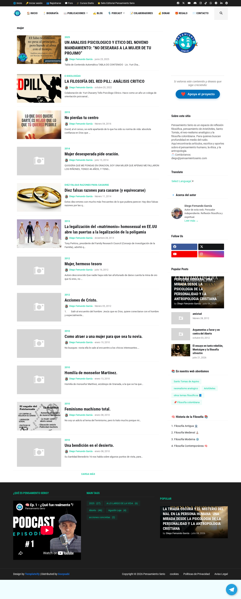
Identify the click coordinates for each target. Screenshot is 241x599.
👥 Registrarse (53, 3)
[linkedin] (221, 3)
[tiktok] (206, 3)
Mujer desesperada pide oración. (92, 154)
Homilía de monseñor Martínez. (91, 372)
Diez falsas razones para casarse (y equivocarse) (105, 190)
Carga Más (88, 474)
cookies (174, 573)
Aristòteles (209, 388)
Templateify (32, 573)
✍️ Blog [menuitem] (98, 13)
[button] (221, 13)
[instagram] (201, 3)
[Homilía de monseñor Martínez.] (39, 380)
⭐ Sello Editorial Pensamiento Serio (116, 3)
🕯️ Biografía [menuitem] (50, 13)
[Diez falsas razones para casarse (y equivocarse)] (39, 197)
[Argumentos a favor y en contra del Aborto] (180, 334)
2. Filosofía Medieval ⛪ (185, 432)
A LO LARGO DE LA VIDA (122, 503)
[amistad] (180, 318)
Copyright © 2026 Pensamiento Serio (143, 573)
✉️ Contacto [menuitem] (200, 13)
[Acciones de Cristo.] (39, 307)
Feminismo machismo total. (88, 409)
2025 (95, 503)
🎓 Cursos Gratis (85, 3)
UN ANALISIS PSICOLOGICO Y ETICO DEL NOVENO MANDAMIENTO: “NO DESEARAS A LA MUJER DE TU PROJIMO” (108, 47)
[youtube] (189, 3)
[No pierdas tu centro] (39, 124)
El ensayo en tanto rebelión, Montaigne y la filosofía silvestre (208, 349)
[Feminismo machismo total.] (39, 416)
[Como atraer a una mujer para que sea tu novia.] (39, 343)
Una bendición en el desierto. (89, 445)
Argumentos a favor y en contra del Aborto (206, 331)
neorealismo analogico (186, 388)
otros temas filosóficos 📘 (188, 395)
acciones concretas (102, 517)
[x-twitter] (183, 3)
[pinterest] (226, 3)
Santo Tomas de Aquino (186, 381)
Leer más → (191, 220)
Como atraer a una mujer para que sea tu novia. (104, 336)
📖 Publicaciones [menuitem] (74, 13)
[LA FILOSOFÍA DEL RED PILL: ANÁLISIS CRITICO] (39, 88)
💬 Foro (69, 3)
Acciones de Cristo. (81, 300)
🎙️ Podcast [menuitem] (115, 13)
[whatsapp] (211, 3)
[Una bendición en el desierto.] (39, 452)
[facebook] (178, 3)
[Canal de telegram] (216, 3)
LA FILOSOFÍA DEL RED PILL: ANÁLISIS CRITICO (104, 81)
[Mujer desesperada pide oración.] (39, 161)
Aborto (95, 510)
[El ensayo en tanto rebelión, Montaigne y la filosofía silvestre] (180, 350)
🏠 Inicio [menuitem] (32, 13)
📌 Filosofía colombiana (187, 402)
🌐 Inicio (17, 3)
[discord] (195, 3)
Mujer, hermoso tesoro (83, 263)
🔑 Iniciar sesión (34, 3)
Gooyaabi (63, 573)
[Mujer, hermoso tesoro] (39, 271)
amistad (197, 313)
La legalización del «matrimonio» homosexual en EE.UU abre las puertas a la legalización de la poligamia (111, 229)
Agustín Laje (117, 510)
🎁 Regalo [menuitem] (181, 13)
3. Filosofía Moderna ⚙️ (185, 439)
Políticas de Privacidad (196, 573)
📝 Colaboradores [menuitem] (141, 13)
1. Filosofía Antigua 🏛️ (184, 425)
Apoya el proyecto (198, 94)
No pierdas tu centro (81, 117)
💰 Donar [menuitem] (164, 13)
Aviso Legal (221, 573)
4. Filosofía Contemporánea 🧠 (189, 445)
